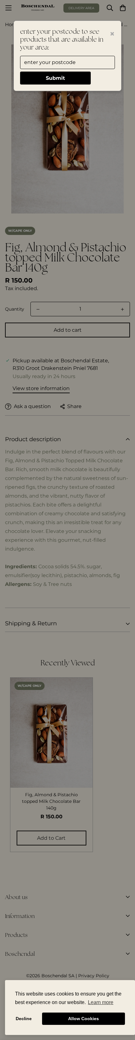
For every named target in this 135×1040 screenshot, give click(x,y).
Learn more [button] (100, 1002)
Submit (55, 78)
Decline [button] (24, 1018)
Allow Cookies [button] (83, 1018)
